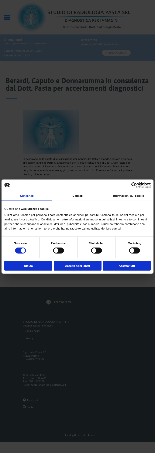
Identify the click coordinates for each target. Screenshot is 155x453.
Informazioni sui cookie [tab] (128, 195)
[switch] (58, 251)
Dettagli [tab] (77, 195)
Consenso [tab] (27, 195)
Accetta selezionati (77, 265)
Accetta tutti (127, 265)
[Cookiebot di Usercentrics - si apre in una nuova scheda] (134, 185)
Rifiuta (28, 265)
